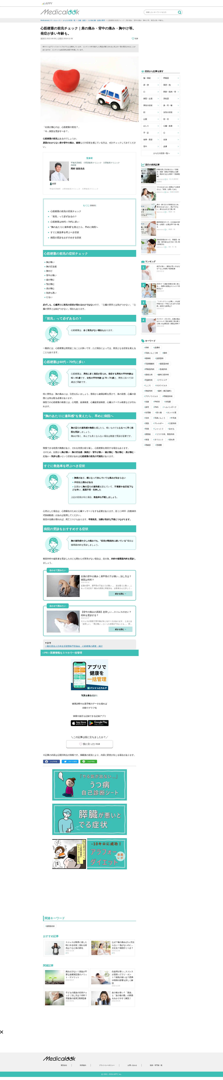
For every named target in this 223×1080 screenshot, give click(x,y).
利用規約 (83, 1065)
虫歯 (147, 402)
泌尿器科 (160, 358)
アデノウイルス (151, 396)
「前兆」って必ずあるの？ (63, 216)
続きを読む (119, 594)
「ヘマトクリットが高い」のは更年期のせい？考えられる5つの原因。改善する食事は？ (168, 304)
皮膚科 (177, 192)
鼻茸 (147, 407)
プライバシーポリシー (107, 1065)
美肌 (147, 423)
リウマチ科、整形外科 (165, 434)
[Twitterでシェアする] (71, 762)
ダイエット (159, 440)
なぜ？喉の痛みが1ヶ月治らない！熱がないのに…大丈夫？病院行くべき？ (123, 945)
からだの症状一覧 (69, 20)
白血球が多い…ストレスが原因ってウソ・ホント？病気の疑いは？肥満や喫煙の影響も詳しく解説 (122, 977)
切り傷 (159, 412)
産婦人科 (149, 375)
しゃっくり (159, 429)
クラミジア (162, 380)
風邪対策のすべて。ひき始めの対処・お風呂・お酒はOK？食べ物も (168, 224)
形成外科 (163, 369)
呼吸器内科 (149, 369)
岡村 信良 (75, 168)
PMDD (157, 402)
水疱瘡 (168, 402)
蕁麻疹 (148, 445)
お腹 (145, 119)
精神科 (159, 181)
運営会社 (64, 1065)
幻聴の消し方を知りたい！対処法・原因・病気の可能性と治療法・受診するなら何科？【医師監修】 (168, 173)
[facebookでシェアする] (52, 762)
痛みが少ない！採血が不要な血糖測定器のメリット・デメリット (76, 974)
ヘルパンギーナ (170, 407)
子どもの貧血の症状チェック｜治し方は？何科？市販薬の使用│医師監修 (76, 995)
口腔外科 (172, 423)
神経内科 (149, 391)
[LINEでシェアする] (89, 762)
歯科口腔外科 (163, 375)
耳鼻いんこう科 (151, 353)
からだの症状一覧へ (161, 153)
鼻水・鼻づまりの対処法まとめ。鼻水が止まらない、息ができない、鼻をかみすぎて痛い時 (168, 207)
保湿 (147, 440)
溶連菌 (159, 445)
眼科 (165, 353)
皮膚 (165, 146)
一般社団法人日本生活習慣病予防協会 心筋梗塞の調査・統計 (74, 646)
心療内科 (175, 179)
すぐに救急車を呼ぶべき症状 (64, 232)
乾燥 (147, 429)
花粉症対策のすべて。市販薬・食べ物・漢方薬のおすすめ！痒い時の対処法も (168, 242)
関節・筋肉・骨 (169, 92)
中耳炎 (173, 418)
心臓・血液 (82, 20)
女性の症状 (167, 112)
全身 (165, 140)
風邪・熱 (167, 85)
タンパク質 (171, 412)
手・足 (146, 133)
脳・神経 (147, 78)
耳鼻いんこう (159, 418)
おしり (146, 126)
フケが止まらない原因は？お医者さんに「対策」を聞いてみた (168, 188)
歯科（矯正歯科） (165, 391)
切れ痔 (171, 440)
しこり (148, 385)
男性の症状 (147, 105)
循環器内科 (50, 926)
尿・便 (146, 85)
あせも (171, 429)
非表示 (93, 205)
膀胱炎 (148, 434)
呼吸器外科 (168, 396)
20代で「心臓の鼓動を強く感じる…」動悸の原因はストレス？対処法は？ (168, 286)
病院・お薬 (147, 99)
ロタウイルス (161, 385)
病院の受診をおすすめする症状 (65, 237)
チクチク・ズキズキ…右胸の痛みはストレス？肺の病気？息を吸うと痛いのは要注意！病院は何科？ (168, 321)
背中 (145, 146)
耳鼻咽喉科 (149, 364)
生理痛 (148, 412)
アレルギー (159, 423)
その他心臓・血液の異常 (96, 20)
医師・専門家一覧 (156, 1065)
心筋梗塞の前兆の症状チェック (65, 211)
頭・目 (166, 119)
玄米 (147, 418)
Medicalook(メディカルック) (51, 20)
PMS (156, 407)
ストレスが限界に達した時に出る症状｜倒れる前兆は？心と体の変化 (76, 945)
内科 (147, 347)
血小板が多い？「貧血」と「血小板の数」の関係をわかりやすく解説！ (122, 995)
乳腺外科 (149, 380)
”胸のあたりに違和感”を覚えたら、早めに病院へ (74, 227)
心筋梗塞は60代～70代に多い (64, 222)
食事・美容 (147, 140)
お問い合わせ (132, 1065)
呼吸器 (166, 78)
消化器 (166, 99)
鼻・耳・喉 (167, 105)
